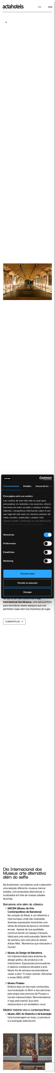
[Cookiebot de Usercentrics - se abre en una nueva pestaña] (39, 478)
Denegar (27, 592)
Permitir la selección (27, 583)
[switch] (48, 543)
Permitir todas (28, 573)
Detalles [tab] (27, 486)
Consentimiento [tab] (11, 486)
